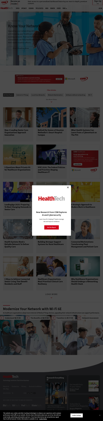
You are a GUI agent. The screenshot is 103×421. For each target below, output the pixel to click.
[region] (51, 415)
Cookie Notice (43, 419)
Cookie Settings (76, 415)
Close (67, 187)
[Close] (100, 415)
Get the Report (51, 227)
